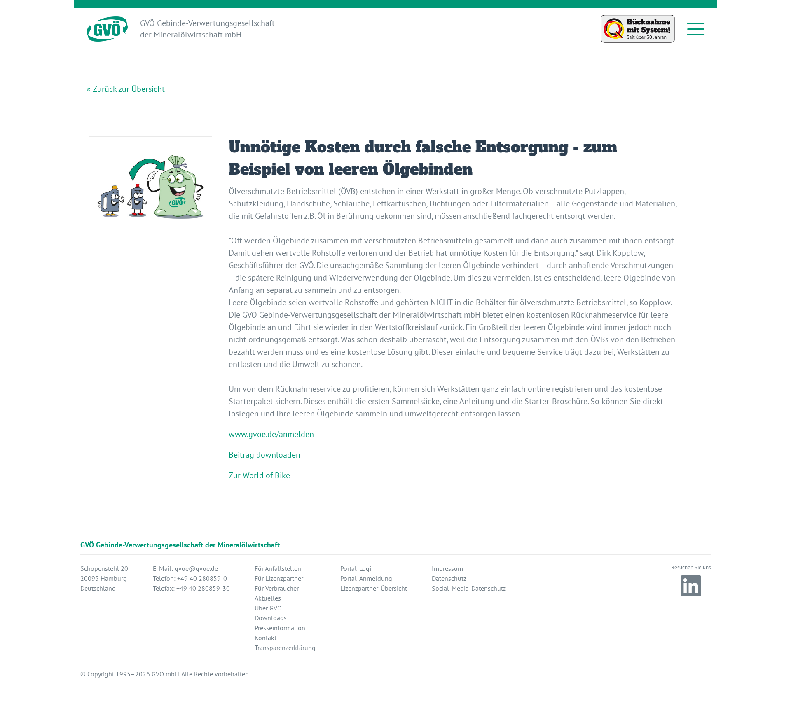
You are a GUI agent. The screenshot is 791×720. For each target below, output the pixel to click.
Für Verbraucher (277, 588)
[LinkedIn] (691, 585)
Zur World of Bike (259, 475)
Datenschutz (449, 578)
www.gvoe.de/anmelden (271, 434)
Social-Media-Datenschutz (469, 588)
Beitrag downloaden (264, 454)
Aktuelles (268, 598)
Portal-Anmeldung (366, 578)
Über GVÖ (268, 608)
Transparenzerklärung (285, 647)
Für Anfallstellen (278, 568)
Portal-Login (357, 568)
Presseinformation (280, 628)
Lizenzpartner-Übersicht (373, 588)
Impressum (447, 568)
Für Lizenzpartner (279, 578)
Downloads (271, 618)
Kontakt (265, 638)
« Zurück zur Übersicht (126, 89)
